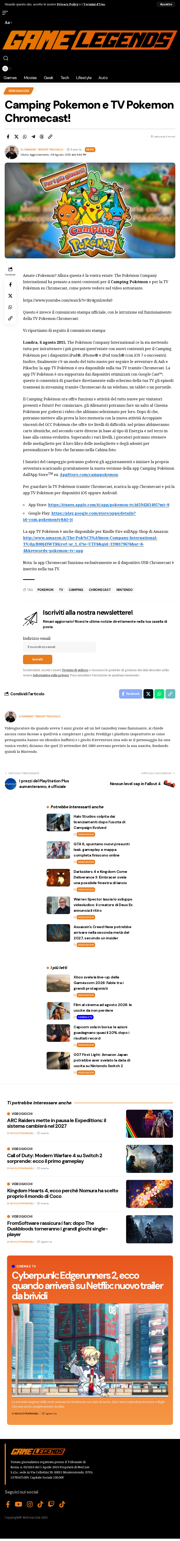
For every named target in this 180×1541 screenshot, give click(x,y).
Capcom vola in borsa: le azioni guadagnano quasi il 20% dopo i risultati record (101, 1033)
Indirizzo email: (37, 638)
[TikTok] (40, 1504)
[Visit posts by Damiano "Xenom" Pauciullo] (10, 716)
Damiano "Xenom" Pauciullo (43, 149)
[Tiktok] (62, 1504)
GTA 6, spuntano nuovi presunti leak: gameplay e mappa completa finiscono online (101, 850)
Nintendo (124, 590)
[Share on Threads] (41, 136)
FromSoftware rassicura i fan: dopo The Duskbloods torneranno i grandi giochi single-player (57, 1229)
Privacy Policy (68, 4)
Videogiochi (18, 91)
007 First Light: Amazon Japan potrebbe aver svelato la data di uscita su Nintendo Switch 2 (102, 1060)
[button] (166, 4)
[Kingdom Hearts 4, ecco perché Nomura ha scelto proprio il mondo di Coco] (149, 1194)
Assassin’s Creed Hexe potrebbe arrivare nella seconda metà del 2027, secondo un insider (102, 932)
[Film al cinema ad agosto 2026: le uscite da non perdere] (58, 1011)
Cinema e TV (85, 1017)
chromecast (100, 590)
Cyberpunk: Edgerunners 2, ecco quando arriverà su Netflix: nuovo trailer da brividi (87, 1285)
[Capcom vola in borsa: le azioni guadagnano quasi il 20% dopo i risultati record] (58, 1033)
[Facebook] (8, 1504)
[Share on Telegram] (33, 136)
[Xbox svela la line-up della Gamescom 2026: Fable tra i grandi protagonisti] (58, 983)
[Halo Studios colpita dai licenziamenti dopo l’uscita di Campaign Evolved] (58, 822)
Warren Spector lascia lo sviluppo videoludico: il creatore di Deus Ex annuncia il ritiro (103, 905)
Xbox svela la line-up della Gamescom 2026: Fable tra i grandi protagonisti (98, 983)
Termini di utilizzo (75, 670)
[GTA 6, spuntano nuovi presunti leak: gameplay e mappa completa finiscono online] (58, 850)
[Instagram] (30, 1504)
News (90, 149)
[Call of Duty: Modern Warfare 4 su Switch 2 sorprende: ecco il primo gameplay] (149, 1159)
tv (61, 590)
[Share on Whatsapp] (25, 136)
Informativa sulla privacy (51, 675)
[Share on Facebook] (8, 136)
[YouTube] (18, 1504)
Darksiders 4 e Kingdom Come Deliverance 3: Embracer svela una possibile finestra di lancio (100, 877)
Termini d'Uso (94, 4)
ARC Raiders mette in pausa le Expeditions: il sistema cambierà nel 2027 (56, 1123)
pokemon (45, 590)
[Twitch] (51, 1504)
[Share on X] (16, 136)
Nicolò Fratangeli (27, 1413)
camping (76, 590)
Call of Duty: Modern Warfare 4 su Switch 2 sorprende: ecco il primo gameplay (54, 1158)
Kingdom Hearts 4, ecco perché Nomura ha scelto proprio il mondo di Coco (62, 1193)
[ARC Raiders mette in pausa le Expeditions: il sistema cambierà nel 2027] (149, 1124)
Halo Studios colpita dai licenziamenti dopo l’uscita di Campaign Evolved (99, 822)
